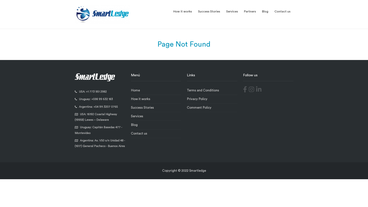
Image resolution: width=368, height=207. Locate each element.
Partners (250, 11)
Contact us (282, 11)
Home (135, 90)
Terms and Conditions (203, 90)
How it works (182, 11)
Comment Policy (199, 107)
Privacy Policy (197, 99)
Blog (265, 11)
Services (232, 11)
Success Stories (209, 11)
